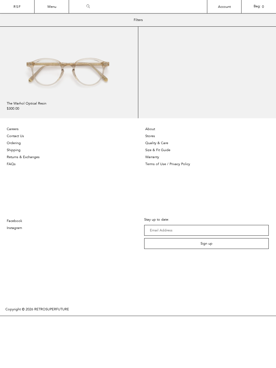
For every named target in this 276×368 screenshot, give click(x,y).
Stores (150, 136)
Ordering (14, 143)
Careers (13, 129)
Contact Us (15, 136)
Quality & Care (156, 143)
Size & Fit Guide (157, 150)
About (150, 129)
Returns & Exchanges (23, 157)
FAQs (11, 164)
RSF (17, 7)
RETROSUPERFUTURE (51, 309)
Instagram (14, 228)
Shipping (13, 150)
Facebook (14, 221)
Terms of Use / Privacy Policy (167, 164)
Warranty (152, 157)
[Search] (166, 6)
